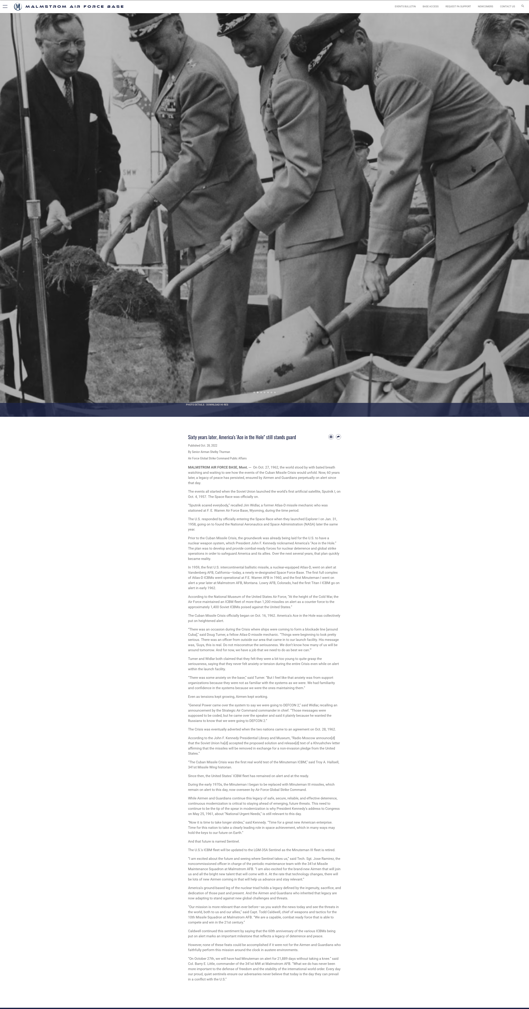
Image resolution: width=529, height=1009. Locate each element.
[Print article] (331, 436)
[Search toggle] (522, 6)
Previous (26, 215)
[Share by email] (338, 436)
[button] (4, 6)
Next (502, 215)
